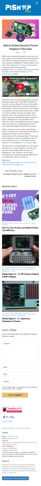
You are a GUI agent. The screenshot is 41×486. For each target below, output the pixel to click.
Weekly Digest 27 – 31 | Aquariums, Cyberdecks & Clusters (16, 319)
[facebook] (6, 416)
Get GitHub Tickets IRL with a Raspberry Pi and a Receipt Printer (19, 175)
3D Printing (6, 267)
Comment (7, 343)
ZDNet (7, 122)
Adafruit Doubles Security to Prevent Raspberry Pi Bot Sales (20, 46)
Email (5, 374)
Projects (32, 269)
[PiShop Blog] (18, 8)
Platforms (24, 269)
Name (5, 367)
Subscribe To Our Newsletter (15, 478)
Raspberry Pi (13, 69)
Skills (33, 223)
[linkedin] (12, 416)
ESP (25, 267)
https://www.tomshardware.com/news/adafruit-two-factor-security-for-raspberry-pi (19, 163)
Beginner (5, 223)
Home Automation (16, 314)
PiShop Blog (6, 421)
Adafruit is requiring (21, 65)
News (17, 53)
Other (18, 269)
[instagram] (9, 416)
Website (6, 381)
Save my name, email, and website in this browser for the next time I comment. (19, 388)
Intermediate (31, 267)
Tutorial (5, 225)
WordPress (11, 428)
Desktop (20, 267)
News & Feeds (17, 223)
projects (18, 140)
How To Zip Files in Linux (13, 171)
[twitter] (3, 416)
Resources (27, 223)
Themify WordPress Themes (23, 428)
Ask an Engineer (26, 142)
